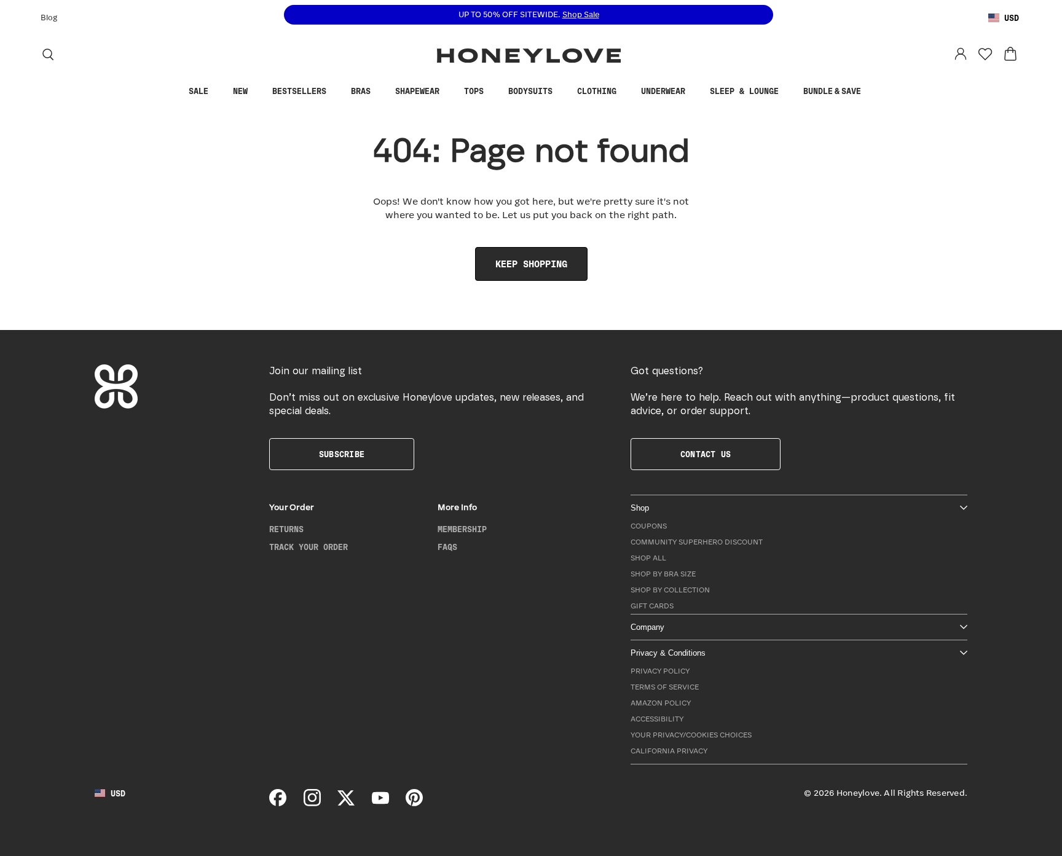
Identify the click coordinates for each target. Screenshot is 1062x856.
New (240, 91)
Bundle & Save (832, 91)
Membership (462, 529)
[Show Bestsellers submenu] (335, 91)
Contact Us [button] (705, 454)
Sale (198, 91)
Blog (49, 18)
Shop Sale (580, 15)
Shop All (648, 558)
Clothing (596, 91)
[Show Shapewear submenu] (449, 91)
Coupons (649, 526)
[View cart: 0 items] (1010, 54)
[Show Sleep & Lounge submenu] (788, 91)
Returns (286, 529)
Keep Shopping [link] (531, 264)
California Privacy (669, 751)
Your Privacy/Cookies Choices (691, 735)
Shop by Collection (670, 590)
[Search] (48, 54)
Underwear (663, 91)
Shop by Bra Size (663, 574)
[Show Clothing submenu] (626, 91)
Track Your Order (308, 547)
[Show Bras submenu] (380, 91)
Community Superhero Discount (697, 542)
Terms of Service (665, 687)
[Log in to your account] (960, 54)
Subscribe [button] (341, 454)
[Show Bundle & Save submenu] (870, 91)
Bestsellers (299, 91)
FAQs (447, 547)
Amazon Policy (661, 703)
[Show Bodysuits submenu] (562, 91)
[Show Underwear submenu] (694, 91)
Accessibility (657, 719)
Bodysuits (530, 91)
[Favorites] (985, 54)
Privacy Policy (660, 671)
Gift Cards (652, 606)
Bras (361, 91)
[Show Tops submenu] (493, 91)
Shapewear (417, 91)
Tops (474, 91)
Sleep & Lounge (744, 91)
